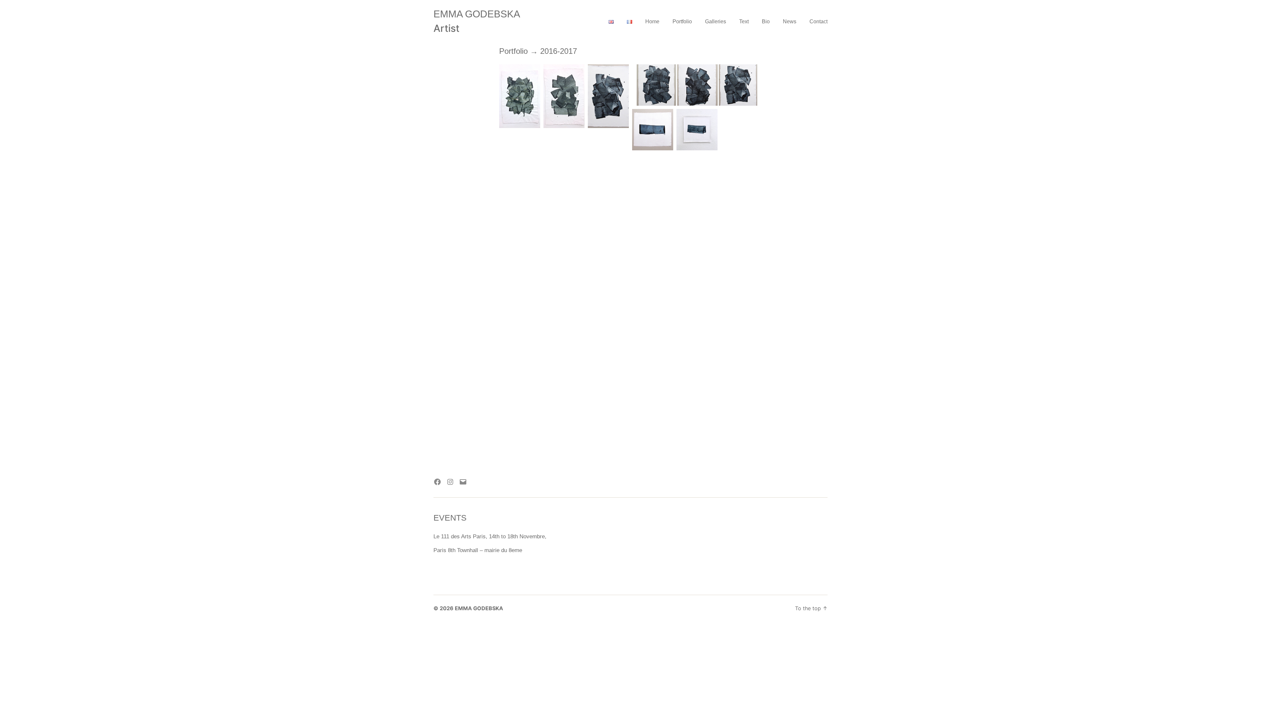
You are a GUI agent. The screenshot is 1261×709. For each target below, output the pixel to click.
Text (744, 21)
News (789, 21)
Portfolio (682, 21)
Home (652, 21)
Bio (766, 21)
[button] (519, 96)
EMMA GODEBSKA (476, 14)
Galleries (715, 21)
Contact (818, 21)
